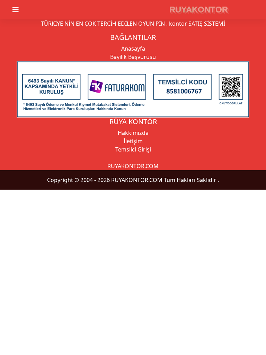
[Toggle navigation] (19, 9)
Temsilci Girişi (133, 149)
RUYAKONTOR (198, 9)
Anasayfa (133, 48)
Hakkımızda (133, 133)
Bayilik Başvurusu (133, 57)
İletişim (133, 141)
